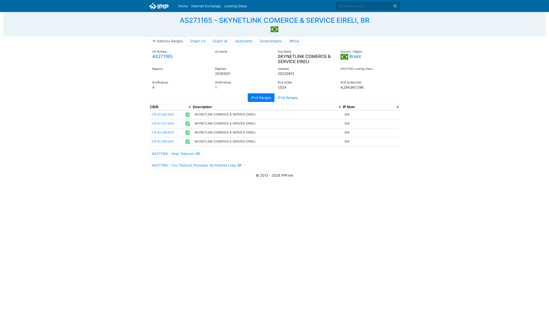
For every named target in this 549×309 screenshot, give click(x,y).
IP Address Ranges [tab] (168, 41)
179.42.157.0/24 (162, 123)
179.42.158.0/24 (162, 132)
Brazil (354, 56)
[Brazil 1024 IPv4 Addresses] (274, 29)
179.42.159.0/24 (162, 141)
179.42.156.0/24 (162, 114)
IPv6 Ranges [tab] (288, 97)
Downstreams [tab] (271, 41)
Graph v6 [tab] (220, 41)
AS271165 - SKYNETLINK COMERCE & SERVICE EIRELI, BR (275, 20)
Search (395, 6)
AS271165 (162, 56)
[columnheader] (170, 107)
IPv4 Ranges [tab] (261, 97)
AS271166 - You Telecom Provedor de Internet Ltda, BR (197, 165)
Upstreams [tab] (243, 41)
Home (183, 6)
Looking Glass (235, 6)
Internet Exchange (206, 6)
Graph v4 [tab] (197, 41)
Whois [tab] (294, 41)
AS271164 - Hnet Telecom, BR (176, 153)
